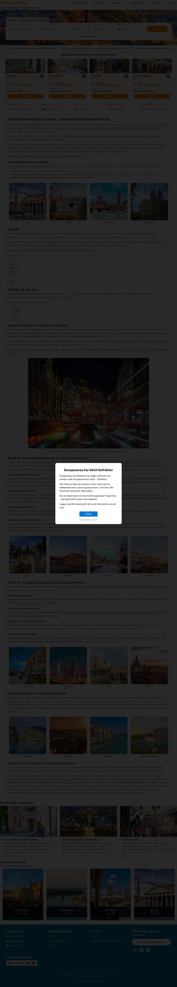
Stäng (88, 514)
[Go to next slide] (166, 894)
